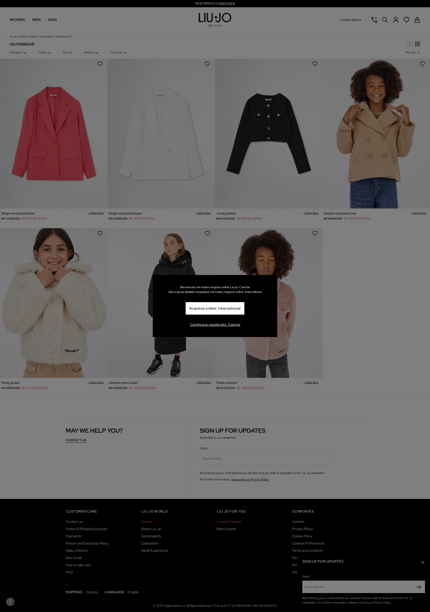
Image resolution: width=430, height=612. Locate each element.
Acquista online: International (215, 308)
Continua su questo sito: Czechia (215, 324)
